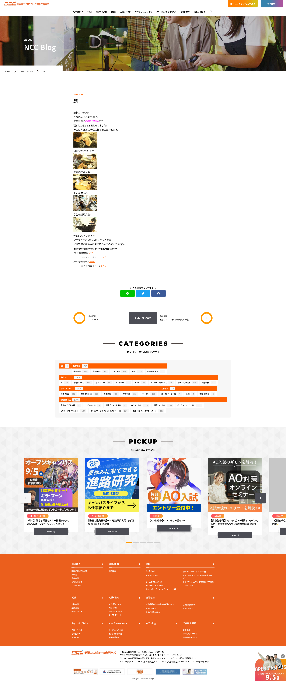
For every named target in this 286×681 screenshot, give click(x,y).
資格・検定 (99, 371)
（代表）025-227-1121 (133, 661)
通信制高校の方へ (190, 605)
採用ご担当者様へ (153, 612)
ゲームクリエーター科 (188, 405)
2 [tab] (136, 542)
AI (64, 382)
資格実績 (75, 578)
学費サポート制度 (115, 611)
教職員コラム (69, 400)
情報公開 (186, 630)
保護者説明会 (114, 637)
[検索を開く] (211, 12)
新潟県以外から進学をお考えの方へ (160, 604)
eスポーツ (122, 382)
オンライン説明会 (115, 633)
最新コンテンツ (70, 377)
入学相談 (167, 388)
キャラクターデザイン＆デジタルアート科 (108, 411)
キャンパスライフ (143, 12)
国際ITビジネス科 (70, 405)
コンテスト (119, 371)
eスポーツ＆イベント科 (73, 411)
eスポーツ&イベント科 (154, 585)
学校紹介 (78, 12)
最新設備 (112, 571)
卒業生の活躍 (77, 611)
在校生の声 (76, 633)
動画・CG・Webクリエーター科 (148, 411)
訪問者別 (185, 12)
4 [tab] (150, 542)
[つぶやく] (143, 293)
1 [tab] (129, 542)
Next (260, 498)
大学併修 (208, 382)
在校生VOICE (89, 394)
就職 (113, 12)
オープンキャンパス (166, 12)
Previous (25, 498)
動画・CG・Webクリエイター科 (194, 571)
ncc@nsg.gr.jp (202, 661)
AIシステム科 (139, 405)
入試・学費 (125, 12)
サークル (148, 394)
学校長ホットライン (190, 637)
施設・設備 (101, 12)
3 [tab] (143, 542)
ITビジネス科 (92, 405)
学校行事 (129, 394)
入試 (190, 394)
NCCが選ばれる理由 (79, 571)
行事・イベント (77, 630)
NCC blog (199, 12)
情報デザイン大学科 (115, 405)
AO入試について (115, 604)
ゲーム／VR (103, 382)
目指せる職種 (77, 582)
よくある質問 (76, 585)
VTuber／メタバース (161, 382)
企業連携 (80, 371)
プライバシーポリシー (191, 633)
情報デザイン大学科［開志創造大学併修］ (198, 582)
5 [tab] (157, 542)
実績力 (74, 574)
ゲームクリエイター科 (154, 582)
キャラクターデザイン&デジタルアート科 (161, 589)
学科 (89, 12)
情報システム (82, 382)
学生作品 (110, 394)
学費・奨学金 (206, 394)
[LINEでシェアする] (127, 293)
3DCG (140, 382)
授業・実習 (68, 394)
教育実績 (80, 366)
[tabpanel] (51, 496)
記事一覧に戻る (143, 318)
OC (63, 366)
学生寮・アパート (115, 615)
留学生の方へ (151, 608)
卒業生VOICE (155, 371)
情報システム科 (162, 405)
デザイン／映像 (187, 382)
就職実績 (75, 604)
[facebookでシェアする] (158, 293)
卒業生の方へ (188, 608)
